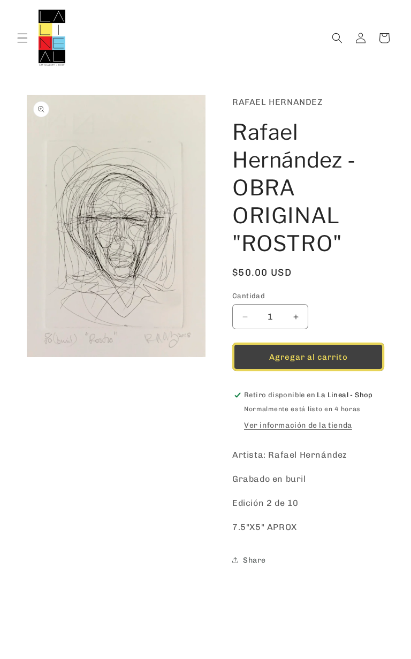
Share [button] (254, 560)
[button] (22, 38)
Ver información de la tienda (298, 425)
